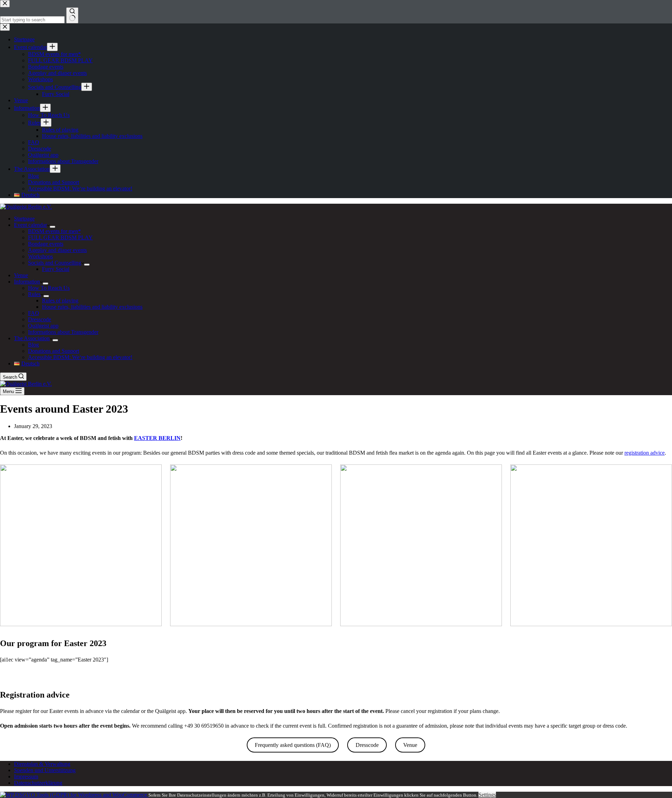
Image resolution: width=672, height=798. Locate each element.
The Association (32, 338)
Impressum (26, 776)
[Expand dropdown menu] (52, 227)
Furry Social (55, 269)
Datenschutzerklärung (38, 783)
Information (27, 282)
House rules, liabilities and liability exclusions (92, 307)
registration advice (644, 453)
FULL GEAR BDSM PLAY (60, 237)
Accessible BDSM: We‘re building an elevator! (80, 357)
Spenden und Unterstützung (45, 770)
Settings (487, 795)
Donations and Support (53, 351)
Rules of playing (60, 300)
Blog (33, 345)
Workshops (40, 256)
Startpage (24, 219)
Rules (34, 294)
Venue (21, 275)
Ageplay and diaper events (57, 250)
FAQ (33, 313)
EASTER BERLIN (157, 438)
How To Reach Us (49, 288)
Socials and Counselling (54, 263)
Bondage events (45, 244)
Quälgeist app (43, 326)
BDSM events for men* (54, 231)
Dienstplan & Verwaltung (42, 764)
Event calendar (30, 225)
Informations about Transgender (63, 332)
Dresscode (39, 319)
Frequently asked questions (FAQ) (293, 745)
